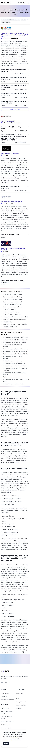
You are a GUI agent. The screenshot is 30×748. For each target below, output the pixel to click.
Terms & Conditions (16, 740)
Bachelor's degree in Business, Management (15, 349)
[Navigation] (27, 2)
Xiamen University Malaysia (11, 202)
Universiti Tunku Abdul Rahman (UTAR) (13, 249)
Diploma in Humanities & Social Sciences (14, 319)
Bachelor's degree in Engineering (12, 361)
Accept (6, 743)
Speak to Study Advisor (7, 721)
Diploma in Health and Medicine (12, 314)
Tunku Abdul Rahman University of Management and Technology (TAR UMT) (14, 35)
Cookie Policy (14, 738)
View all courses (15, 109)
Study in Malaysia (5, 725)
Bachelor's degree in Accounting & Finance (15, 337)
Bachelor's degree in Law (10, 377)
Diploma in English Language (11, 312)
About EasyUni (5, 693)
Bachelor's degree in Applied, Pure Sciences (15, 339)
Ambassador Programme (7, 699)
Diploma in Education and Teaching (13, 307)
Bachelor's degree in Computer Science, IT (15, 351)
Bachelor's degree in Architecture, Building (15, 342)
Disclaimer (18, 708)
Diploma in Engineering (9, 309)
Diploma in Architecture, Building (12, 297)
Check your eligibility (6, 728)
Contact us (4, 696)
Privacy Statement (20, 702)
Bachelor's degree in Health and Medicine (15, 366)
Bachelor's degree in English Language (14, 363)
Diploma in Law (7, 321)
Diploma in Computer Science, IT (12, 302)
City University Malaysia (10, 153)
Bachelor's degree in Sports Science (13, 384)
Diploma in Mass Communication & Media (15, 324)
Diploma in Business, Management (13, 299)
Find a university (5, 708)
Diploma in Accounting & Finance (12, 294)
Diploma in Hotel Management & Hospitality (15, 316)
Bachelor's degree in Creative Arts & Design (15, 354)
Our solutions (19, 693)
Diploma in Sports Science (10, 326)
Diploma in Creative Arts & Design (13, 304)
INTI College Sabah (8, 121)
